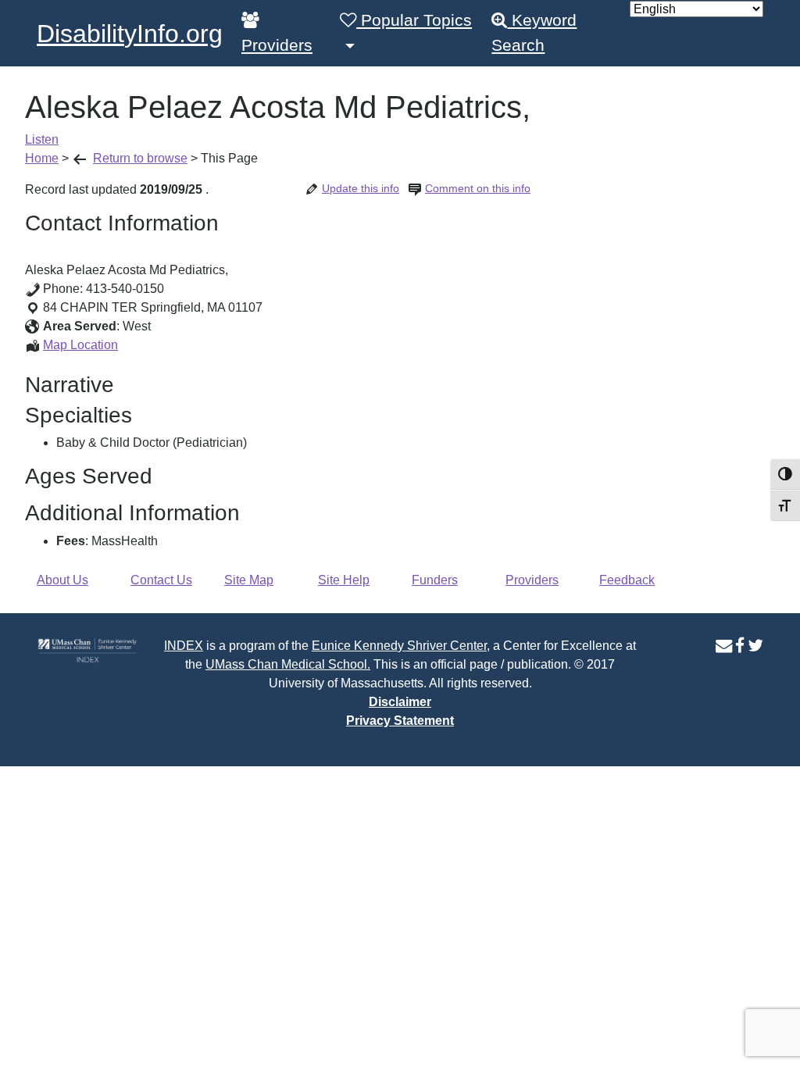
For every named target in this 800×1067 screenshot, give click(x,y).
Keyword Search (534, 33)
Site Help (344, 580)
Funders (435, 580)
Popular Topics (414, 20)
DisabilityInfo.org (130, 34)
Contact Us (161, 580)
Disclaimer (400, 701)
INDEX (183, 645)
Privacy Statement (400, 720)
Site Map (248, 580)
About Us (62, 580)
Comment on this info (477, 188)
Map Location (80, 345)
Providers (276, 45)
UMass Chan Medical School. (287, 664)
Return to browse (140, 158)
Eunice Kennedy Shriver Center (399, 645)
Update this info (360, 188)
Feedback (627, 580)
